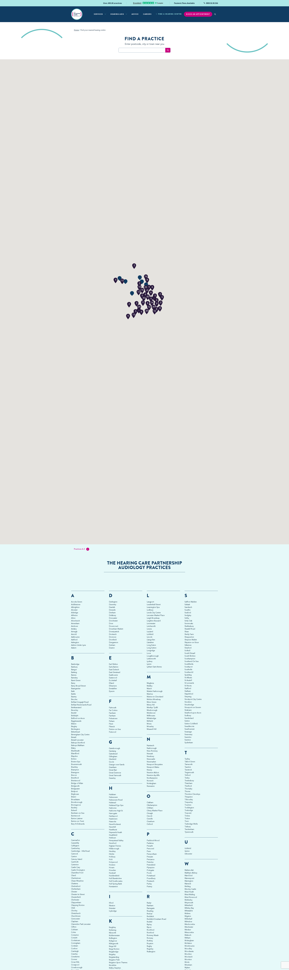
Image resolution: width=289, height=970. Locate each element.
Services (98, 14)
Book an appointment (198, 14)
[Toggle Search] (215, 14)
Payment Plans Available (184, 3)
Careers (147, 14)
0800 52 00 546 (212, 3)
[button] (152, 302)
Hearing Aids (117, 14)
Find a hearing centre (170, 14)
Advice (135, 14)
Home (76, 30)
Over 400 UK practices (112, 3)
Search (167, 50)
